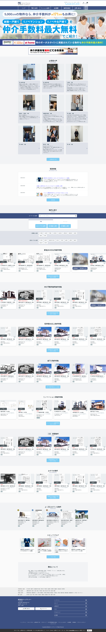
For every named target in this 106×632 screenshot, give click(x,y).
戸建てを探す (34, 8)
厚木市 (57, 240)
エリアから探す (42, 226)
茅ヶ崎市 (41, 240)
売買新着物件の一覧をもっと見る (53, 460)
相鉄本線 (62, 592)
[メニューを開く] (86, 8)
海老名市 (41, 242)
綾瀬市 (66, 240)
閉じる (89, 630)
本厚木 (36, 594)
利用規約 (74, 622)
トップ (23, 8)
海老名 (39, 594)
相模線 (41, 592)
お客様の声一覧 (53, 159)
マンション (65, 221)
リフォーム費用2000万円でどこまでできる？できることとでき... (56, 192)
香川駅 (45, 235)
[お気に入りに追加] (15, 263)
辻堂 (31, 594)
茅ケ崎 (28, 594)
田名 (38, 590)
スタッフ (56, 603)
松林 (33, 590)
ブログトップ (44, 622)
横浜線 (51, 592)
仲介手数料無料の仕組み (52, 622)
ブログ (55, 609)
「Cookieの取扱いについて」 (73, 630)
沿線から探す (54, 226)
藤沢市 (46, 240)
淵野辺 (43, 594)
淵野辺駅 (65, 233)
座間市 (71, 240)
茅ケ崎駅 (41, 233)
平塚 (33, 594)
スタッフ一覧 (30, 622)
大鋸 (44, 590)
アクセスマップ (57, 612)
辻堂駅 (46, 233)
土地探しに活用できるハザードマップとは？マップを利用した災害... (49, 185)
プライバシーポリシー (82, 622)
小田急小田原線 (47, 592)
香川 (49, 590)
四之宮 (46, 590)
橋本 (54, 594)
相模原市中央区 (52, 240)
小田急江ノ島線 (57, 592)
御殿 (54, 590)
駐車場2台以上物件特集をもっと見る (53, 350)
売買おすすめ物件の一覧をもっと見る (53, 497)
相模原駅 (70, 233)
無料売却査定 (67, 8)
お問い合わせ (78, 8)
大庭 (35, 590)
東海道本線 (29, 592)
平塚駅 (50, 233)
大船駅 (40, 235)
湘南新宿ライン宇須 (73, 592)
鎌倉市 (75, 240)
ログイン (83, 3)
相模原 (46, 594)
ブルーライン (80, 592)
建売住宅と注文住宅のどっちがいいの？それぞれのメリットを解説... (57, 178)
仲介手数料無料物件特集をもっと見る (53, 313)
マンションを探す (45, 8)
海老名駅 (60, 233)
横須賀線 (67, 592)
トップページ (56, 600)
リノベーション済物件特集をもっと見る (53, 423)
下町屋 (40, 590)
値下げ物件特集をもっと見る (53, 386)
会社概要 (56, 8)
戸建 (41, 221)
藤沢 (52, 594)
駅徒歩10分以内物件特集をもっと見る (53, 277)
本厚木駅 (54, 233)
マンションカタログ (62, 622)
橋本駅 (75, 233)
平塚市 (62, 240)
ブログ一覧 (53, 556)
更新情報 (53, 199)
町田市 (46, 242)
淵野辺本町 (29, 590)
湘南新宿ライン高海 (36, 592)
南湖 (52, 590)
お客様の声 (56, 606)
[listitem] (26, 262)
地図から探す (66, 226)
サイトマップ (53, 623)
